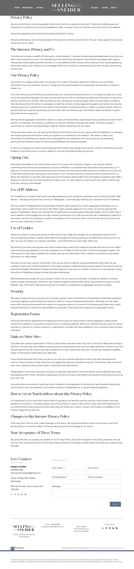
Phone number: (95, 477)
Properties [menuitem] (27, 8)
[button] (12, 494)
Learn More (58, 460)
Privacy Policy (94, 548)
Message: (57, 486)
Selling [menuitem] (94, 8)
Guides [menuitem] (105, 8)
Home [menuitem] (17, 8)
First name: (58, 468)
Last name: (93, 468)
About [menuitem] (114, 8)
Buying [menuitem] (39, 8)
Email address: (59, 477)
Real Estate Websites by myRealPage (111, 548)
